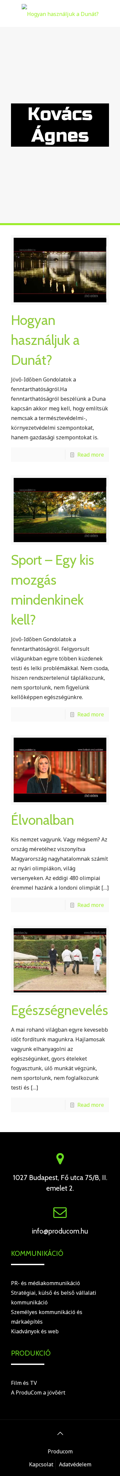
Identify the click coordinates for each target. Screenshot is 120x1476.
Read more (90, 454)
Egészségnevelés (59, 1010)
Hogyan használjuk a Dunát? (45, 340)
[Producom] (60, 13)
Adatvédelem (75, 1464)
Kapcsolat (41, 1464)
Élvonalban (42, 820)
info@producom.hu (60, 1231)
